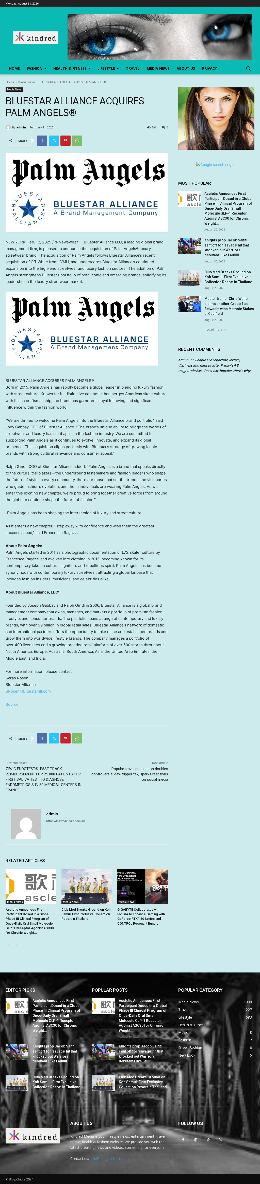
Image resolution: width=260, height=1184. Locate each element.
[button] (248, 68)
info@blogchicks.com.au (109, 1158)
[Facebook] (42, 141)
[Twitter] (54, 141)
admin (21, 127)
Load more (215, 329)
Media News (26, 82)
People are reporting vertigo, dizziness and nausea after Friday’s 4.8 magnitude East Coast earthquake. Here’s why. (214, 365)
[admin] (9, 127)
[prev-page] (9, 945)
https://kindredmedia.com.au (65, 821)
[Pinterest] (65, 141)
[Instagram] (196, 1140)
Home (10, 82)
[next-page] (17, 945)
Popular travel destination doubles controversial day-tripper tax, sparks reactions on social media (129, 774)
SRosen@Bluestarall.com (28, 691)
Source (12, 704)
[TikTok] (208, 1140)
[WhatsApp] (77, 141)
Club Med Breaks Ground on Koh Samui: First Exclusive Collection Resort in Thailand (85, 914)
